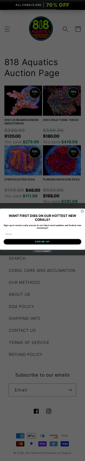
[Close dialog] (82, 211)
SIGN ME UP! (42, 242)
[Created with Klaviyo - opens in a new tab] (42, 251)
